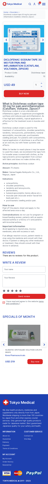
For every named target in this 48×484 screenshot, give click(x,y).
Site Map (27, 439)
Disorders (14, 12)
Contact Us (28, 436)
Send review (24, 296)
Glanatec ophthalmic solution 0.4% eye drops (23, 351)
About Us (6, 436)
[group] (24, 40)
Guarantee (7, 439)
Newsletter (7, 465)
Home (6, 12)
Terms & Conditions (10, 448)
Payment (6, 445)
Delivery (6, 442)
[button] (6, 39)
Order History (8, 462)
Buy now (24, 93)
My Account (9, 454)
